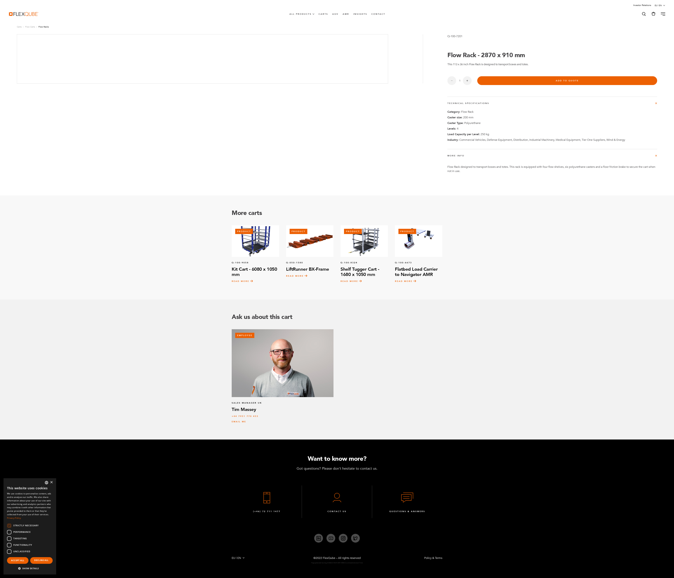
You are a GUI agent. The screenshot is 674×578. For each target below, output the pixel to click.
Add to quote (567, 80)
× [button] (51, 482)
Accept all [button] (17, 560)
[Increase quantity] (467, 80)
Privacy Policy (14, 517)
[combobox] (46, 482)
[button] (643, 14)
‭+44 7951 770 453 (245, 416)
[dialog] (30, 526)
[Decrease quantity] (451, 80)
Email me (239, 421)
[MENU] (661, 14)
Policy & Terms (433, 558)
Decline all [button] (41, 560)
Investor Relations (642, 5)
